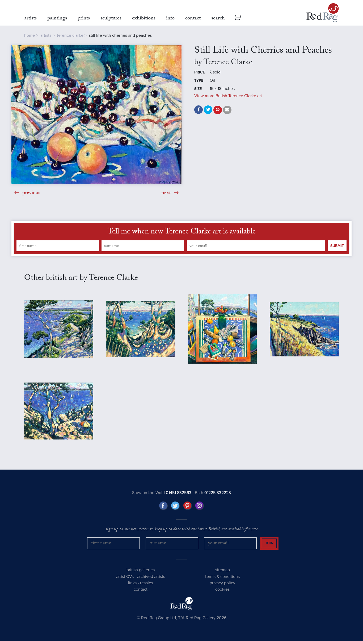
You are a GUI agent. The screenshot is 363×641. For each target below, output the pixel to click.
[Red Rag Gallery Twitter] (175, 506)
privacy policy (222, 583)
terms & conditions (222, 576)
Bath (213, 492)
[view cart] (237, 17)
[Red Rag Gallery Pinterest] (187, 506)
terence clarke (70, 35)
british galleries (140, 570)
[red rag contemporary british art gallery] (322, 12)
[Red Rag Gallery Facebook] (163, 506)
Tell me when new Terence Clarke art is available (182, 232)
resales (146, 583)
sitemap (222, 570)
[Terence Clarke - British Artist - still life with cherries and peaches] (96, 114)
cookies (222, 589)
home (29, 35)
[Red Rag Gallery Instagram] (199, 506)
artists (45, 35)
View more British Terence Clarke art (228, 95)
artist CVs (125, 576)
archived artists (151, 576)
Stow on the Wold (161, 492)
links (132, 583)
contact (140, 589)
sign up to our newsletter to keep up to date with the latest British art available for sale (181, 530)
